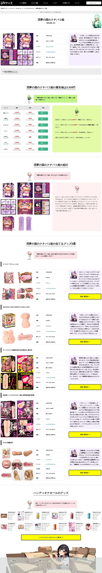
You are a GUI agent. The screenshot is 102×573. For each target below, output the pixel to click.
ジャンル (45, 3)
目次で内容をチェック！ (11, 71)
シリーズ (77, 3)
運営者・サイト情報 (63, 565)
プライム (48, 283)
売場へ (42, 113)
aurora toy (48, 325)
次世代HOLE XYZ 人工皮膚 (31, 512)
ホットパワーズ (49, 46)
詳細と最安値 (84, 296)
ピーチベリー (49, 459)
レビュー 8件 (5, 143)
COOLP (48, 372)
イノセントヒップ (45, 523)
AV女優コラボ (66, 3)
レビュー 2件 (5, 137)
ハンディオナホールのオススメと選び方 (50, 537)
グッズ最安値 (23, 3)
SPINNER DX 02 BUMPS (47, 512)
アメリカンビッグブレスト (30, 523)
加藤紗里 (48, 468)
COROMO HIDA (79, 523)
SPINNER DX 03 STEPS (81, 512)
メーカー (55, 3)
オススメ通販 (34, 3)
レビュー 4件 (5, 119)
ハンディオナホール (50, 51)
